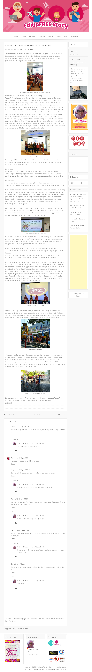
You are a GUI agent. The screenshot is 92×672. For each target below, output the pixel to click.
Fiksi (65, 36)
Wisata (59, 36)
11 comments (31, 49)
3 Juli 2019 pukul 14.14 (22, 530)
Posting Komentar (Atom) (20, 629)
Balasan (15, 439)
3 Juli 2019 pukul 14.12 (23, 470)
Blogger (78, 296)
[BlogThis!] (8, 403)
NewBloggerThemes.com (59, 669)
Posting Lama (62, 414)
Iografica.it (34, 669)
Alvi (12, 499)
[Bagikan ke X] (9, 403)
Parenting (41, 36)
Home (16, 36)
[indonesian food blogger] (62, 645)
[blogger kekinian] (51, 661)
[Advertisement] (78, 262)
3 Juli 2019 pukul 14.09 (22, 427)
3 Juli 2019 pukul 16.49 (37, 516)
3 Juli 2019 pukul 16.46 (37, 484)
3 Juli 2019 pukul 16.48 (37, 443)
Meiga (13, 470)
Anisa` (13, 427)
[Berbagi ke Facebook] (11, 403)
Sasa (12, 530)
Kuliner (50, 36)
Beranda (37, 414)
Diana (13, 564)
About (24, 36)
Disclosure (74, 36)
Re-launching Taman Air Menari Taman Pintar (28, 45)
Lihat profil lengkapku (33, 655)
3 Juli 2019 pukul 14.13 (21, 499)
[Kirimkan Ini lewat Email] (6, 403)
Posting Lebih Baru (10, 414)
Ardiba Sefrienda (20, 49)
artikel (12, 407)
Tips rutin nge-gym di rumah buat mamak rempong (78, 62)
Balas (13, 435)
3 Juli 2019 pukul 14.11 (23, 458)
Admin (13, 458)
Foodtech (32, 36)
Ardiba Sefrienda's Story (44, 667)
